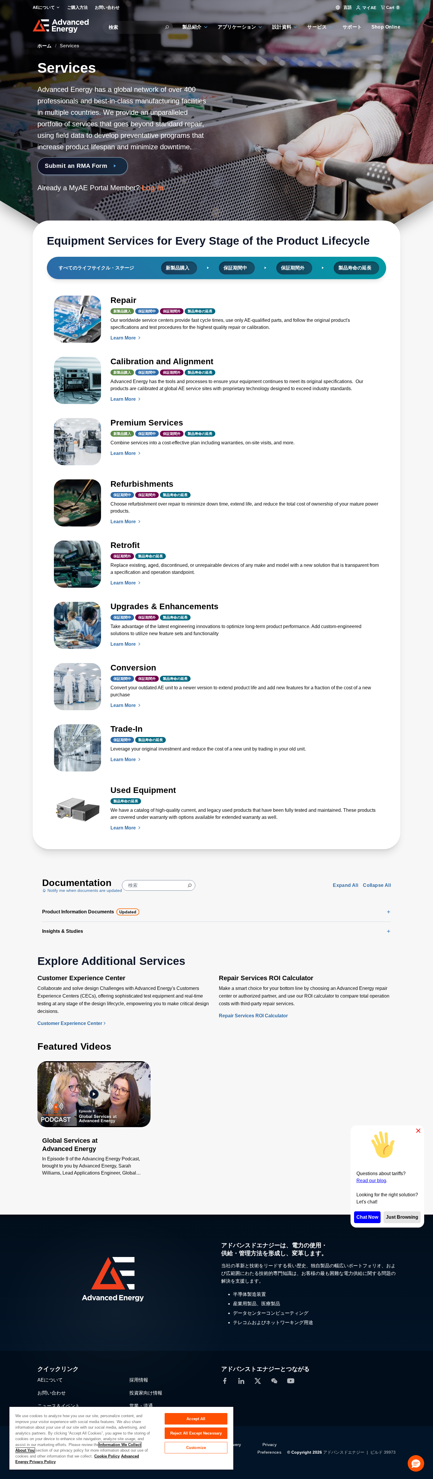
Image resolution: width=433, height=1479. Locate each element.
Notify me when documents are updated (84, 890)
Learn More (123, 337)
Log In (152, 188)
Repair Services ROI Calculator (253, 1015)
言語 (347, 7)
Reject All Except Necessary (196, 1433)
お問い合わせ (51, 1392)
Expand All (345, 885)
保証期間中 (236, 267)
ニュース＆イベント (58, 1405)
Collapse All (377, 885)
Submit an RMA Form (76, 166)
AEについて (50, 1379)
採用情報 (138, 1379)
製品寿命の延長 (355, 267)
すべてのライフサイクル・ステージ (97, 267)
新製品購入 (178, 267)
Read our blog (371, 1180)
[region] (121, 1438)
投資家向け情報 (145, 1392)
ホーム (45, 45)
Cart (392, 7)
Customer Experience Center (69, 1023)
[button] (416, 1463)
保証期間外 (293, 267)
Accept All (195, 1419)
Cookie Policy (107, 1456)
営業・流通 (141, 1405)
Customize (196, 1447)
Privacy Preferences (269, 1448)
